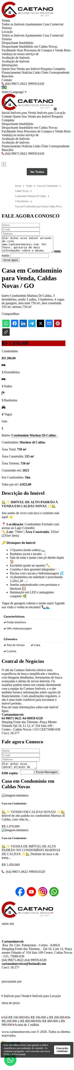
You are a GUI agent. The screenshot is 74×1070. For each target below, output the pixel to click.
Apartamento (33, 24)
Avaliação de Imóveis (16, 57)
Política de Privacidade (15, 1054)
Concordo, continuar (62, 1050)
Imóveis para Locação (51, 112)
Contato (7, 80)
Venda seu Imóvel (28, 69)
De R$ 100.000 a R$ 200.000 (45, 1017)
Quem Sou (9, 69)
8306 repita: (10, 773)
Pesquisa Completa (52, 69)
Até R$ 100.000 (13, 1017)
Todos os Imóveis (13, 24)
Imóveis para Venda (23, 112)
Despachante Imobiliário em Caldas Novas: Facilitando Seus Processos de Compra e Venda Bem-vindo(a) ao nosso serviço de (36, 50)
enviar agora (10, 260)
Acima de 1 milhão (26, 1024)
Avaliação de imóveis (15, 61)
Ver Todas (37, 171)
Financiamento (11, 72)
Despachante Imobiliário (17, 43)
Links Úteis (40, 72)
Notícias (27, 72)
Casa (46, 24)
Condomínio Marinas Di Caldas (35, 435)
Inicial (6, 112)
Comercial (56, 24)
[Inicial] (27, 17)
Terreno (7, 28)
